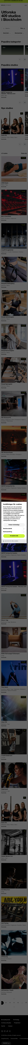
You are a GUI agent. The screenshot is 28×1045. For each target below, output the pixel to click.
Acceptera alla (14, 536)
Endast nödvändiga (14, 525)
